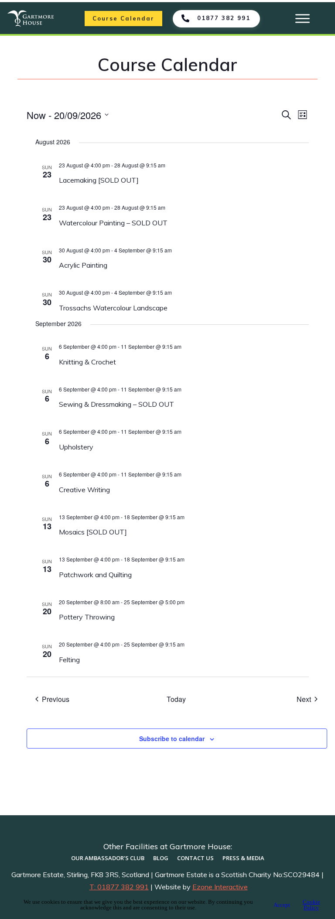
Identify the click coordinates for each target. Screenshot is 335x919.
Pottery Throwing (87, 617)
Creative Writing (84, 489)
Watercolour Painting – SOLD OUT (113, 222)
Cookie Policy (311, 905)
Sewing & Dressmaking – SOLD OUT (116, 404)
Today (176, 699)
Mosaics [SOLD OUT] (93, 532)
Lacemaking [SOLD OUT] (99, 180)
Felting (69, 659)
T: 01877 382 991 (119, 886)
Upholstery (76, 446)
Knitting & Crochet (87, 361)
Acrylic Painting (83, 265)
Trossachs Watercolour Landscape (113, 307)
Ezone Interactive (220, 886)
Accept (281, 905)
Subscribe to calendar (172, 738)
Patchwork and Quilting (96, 574)
